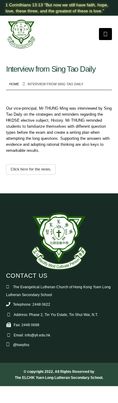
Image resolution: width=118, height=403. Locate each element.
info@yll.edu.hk (37, 335)
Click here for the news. (31, 169)
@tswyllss (21, 345)
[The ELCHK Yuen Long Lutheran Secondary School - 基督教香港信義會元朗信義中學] (21, 34)
